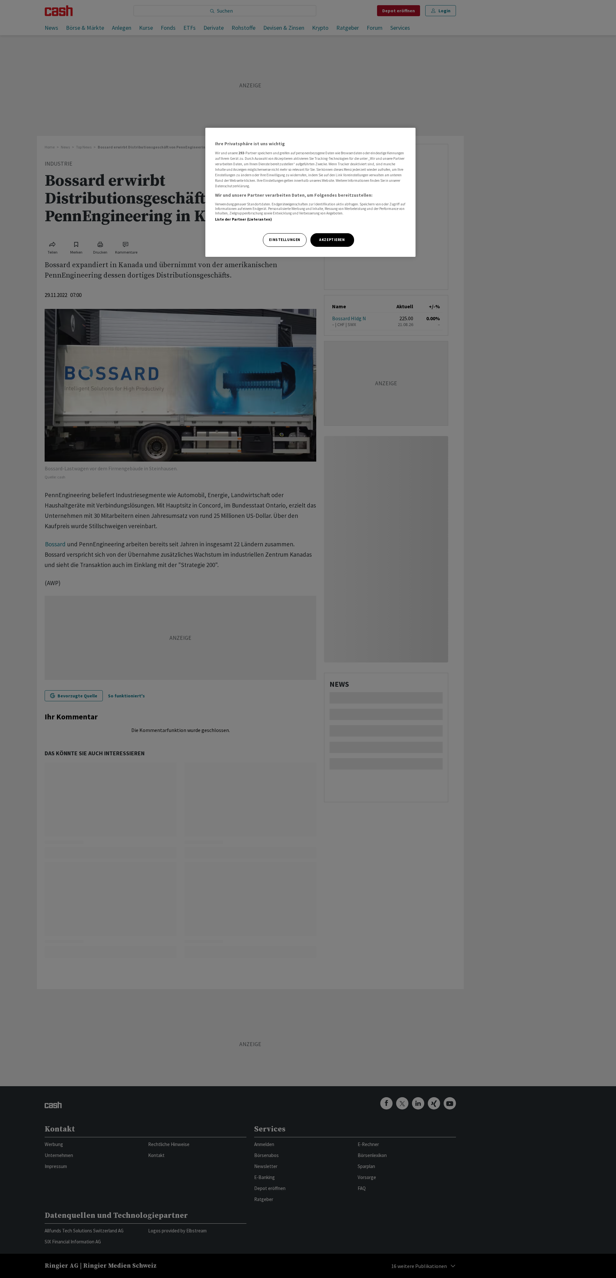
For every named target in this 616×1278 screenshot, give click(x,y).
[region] (310, 192)
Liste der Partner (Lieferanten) (243, 219)
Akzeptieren (332, 239)
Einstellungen (284, 239)
